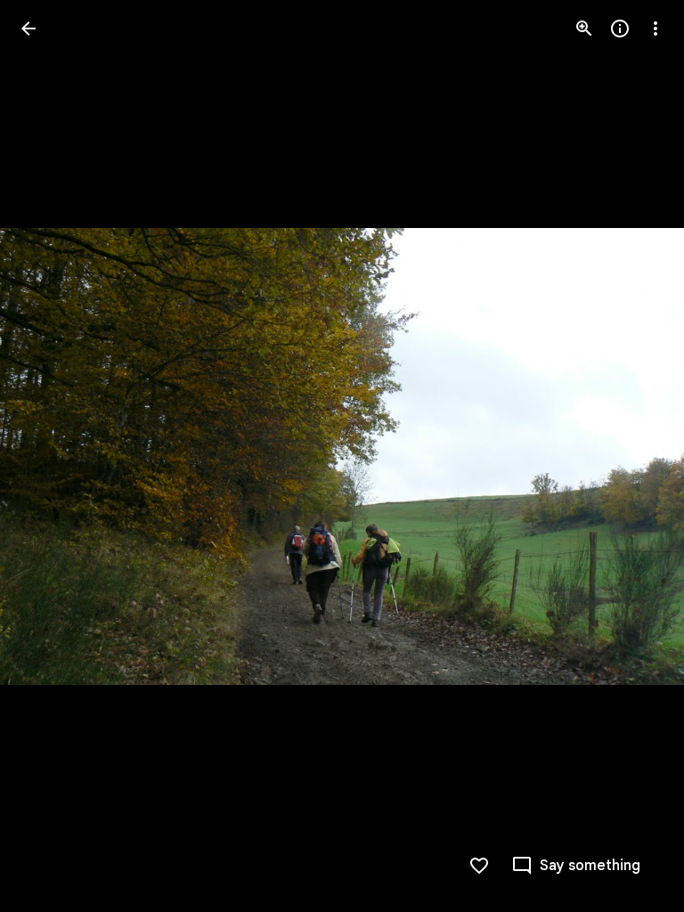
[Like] (479, 865)
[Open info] (620, 28)
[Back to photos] (28, 28)
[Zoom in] (584, 28)
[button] (50, 456)
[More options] (655, 28)
